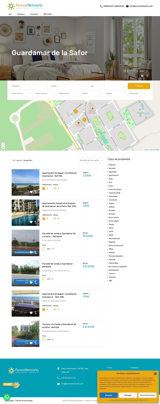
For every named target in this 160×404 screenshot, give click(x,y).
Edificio (112, 207)
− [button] (3, 147)
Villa (110, 281)
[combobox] (29, 86)
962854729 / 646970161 (113, 6)
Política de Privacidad (130, 400)
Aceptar (108, 395)
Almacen (112, 168)
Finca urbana (114, 221)
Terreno (112, 274)
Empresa (20, 14)
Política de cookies (116, 400)
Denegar (128, 395)
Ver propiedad (25, 190)
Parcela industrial (116, 256)
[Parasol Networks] (25, 9)
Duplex (111, 203)
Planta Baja (113, 263)
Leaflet (146, 150)
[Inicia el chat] (11, 387)
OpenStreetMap (154, 150)
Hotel (111, 228)
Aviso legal (143, 400)
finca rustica (114, 217)
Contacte (34, 14)
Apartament (114, 175)
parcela (112, 252)
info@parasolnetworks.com (141, 6)
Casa (111, 186)
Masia (111, 235)
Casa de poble (114, 193)
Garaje (111, 224)
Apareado (113, 172)
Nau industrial (114, 238)
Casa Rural (113, 196)
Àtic (110, 182)
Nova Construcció (116, 245)
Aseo (111, 179)
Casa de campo (115, 189)
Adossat (112, 165)
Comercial (113, 200)
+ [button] (3, 143)
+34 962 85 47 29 (68, 378)
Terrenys (112, 277)
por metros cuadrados (118, 267)
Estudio (112, 210)
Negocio (112, 242)
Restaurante (114, 270)
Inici (10, 14)
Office (111, 249)
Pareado (112, 259)
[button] (155, 373)
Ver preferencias (147, 395)
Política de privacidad (23, 401)
